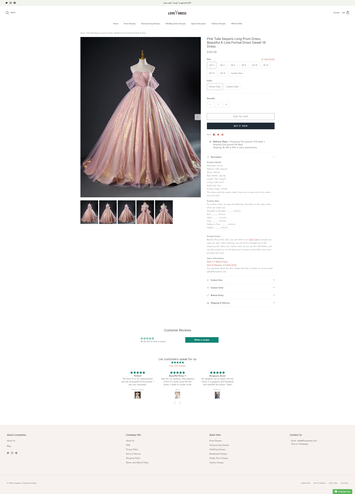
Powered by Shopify (29, 483)
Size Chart (344, 483)
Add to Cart (240, 116)
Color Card (253, 239)
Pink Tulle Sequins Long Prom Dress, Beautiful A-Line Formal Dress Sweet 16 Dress (116, 33)
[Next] (198, 117)
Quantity (211, 98)
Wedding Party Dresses (176, 23)
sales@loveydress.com (307, 440)
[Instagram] (11, 3)
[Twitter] (7, 3)
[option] (140, 117)
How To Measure (214, 264)
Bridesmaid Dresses (218, 453)
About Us (11, 440)
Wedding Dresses (217, 449)
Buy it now (241, 125)
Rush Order (231, 264)
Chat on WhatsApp (299, 444)
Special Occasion (198, 23)
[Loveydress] (177, 13)
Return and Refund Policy (137, 462)
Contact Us (343, 491)
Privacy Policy (132, 449)
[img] (177, 362)
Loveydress (17, 483)
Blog (9, 446)
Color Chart (333, 483)
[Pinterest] (15, 3)
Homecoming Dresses (150, 23)
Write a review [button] (201, 339)
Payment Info (305, 483)
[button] (175, 403)
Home (115, 23)
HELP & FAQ (236, 23)
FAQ (209, 261)
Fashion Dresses (219, 23)
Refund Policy (222, 261)
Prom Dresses (130, 23)
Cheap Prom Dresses (218, 458)
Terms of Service (133, 453)
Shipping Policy (133, 458)
